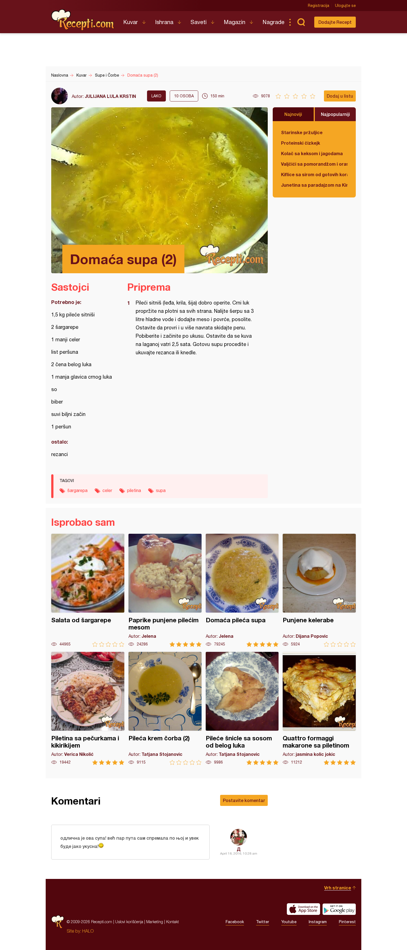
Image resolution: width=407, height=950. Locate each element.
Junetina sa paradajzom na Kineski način (314, 185)
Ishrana (164, 22)
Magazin (234, 22)
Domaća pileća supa (242, 590)
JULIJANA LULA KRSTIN (110, 96)
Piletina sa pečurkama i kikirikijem (87, 708)
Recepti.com (83, 20)
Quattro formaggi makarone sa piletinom (319, 708)
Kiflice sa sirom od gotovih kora (314, 174)
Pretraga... (301, 22)
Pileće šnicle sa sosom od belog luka (242, 708)
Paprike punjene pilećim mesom (165, 590)
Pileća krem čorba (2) (165, 708)
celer (107, 490)
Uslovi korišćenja (129, 921)
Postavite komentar (244, 800)
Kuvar (130, 22)
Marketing (154, 921)
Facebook (235, 922)
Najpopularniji (335, 114)
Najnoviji (293, 114)
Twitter (262, 922)
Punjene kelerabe (319, 590)
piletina (134, 490)
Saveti (198, 22)
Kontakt (172, 921)
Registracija (318, 5)
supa (161, 490)
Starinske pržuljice (302, 132)
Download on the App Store (303, 909)
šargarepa (77, 490)
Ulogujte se (345, 5)
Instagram (318, 922)
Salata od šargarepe (87, 590)
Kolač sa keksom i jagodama (312, 153)
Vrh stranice (337, 887)
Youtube (289, 922)
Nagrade (273, 22)
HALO (88, 930)
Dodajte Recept (335, 22)
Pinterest (347, 922)
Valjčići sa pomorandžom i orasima (314, 163)
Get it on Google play (339, 909)
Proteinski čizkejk (300, 142)
